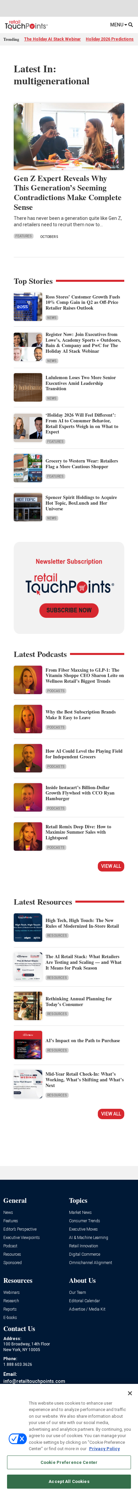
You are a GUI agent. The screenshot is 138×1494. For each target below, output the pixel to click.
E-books (10, 1318)
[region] (69, 1439)
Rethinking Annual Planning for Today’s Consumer (79, 1001)
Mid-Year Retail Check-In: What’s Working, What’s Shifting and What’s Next (85, 1079)
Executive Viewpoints (21, 1238)
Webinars (11, 1293)
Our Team (77, 1293)
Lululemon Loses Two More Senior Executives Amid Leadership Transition (81, 383)
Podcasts (56, 691)
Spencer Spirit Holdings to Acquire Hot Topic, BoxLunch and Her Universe (81, 503)
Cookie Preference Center (69, 1462)
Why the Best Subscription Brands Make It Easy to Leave (81, 714)
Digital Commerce (84, 1254)
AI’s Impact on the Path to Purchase (83, 1040)
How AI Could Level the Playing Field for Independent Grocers (84, 753)
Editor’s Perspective (20, 1229)
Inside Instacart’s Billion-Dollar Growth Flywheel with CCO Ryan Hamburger (80, 793)
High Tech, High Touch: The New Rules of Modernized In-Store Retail (82, 923)
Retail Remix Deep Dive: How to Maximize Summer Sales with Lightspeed (78, 832)
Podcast (10, 1246)
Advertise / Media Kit (87, 1309)
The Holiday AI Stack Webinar (52, 39)
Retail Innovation (83, 1246)
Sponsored (12, 1263)
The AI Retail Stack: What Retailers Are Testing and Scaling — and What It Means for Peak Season (84, 962)
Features (23, 236)
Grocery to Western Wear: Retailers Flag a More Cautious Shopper (82, 463)
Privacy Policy (104, 1448)
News (52, 318)
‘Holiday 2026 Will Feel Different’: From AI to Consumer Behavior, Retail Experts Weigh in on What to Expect (82, 423)
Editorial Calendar (84, 1301)
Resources (57, 935)
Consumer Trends (84, 1221)
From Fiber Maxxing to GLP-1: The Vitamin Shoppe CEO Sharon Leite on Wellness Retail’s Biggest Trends (85, 675)
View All (111, 866)
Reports (10, 1309)
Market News (80, 1213)
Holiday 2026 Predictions (110, 39)
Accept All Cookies (69, 1481)
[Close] (130, 1393)
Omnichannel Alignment (90, 1263)
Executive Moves (83, 1229)
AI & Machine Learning (88, 1238)
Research (11, 1301)
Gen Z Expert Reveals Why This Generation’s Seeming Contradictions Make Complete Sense (68, 192)
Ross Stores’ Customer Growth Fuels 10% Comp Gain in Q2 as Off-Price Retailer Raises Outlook (83, 302)
